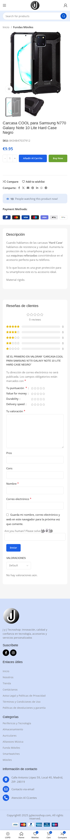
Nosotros (8, 677)
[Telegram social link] (46, 188)
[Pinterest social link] (32, 188)
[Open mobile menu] (4, 5)
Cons (9, 468)
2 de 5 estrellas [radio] (35, 388)
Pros (9, 453)
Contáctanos (10, 689)
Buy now (58, 158)
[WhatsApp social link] (41, 188)
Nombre (12, 484)
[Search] (63, 16)
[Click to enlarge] (9, 89)
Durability (12, 398)
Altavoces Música (13, 741)
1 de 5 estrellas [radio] (32, 388)
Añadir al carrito (32, 158)
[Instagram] (13, 652)
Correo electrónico (18, 499)
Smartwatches (11, 753)
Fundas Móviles (23, 27)
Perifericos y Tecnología (17, 723)
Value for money (16, 393)
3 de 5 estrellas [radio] (37, 388)
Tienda (7, 683)
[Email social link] (28, 188)
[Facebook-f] (6, 652)
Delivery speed (15, 404)
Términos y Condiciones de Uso (21, 701)
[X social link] (23, 188)
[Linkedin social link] (37, 188)
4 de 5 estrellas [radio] (40, 388)
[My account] (65, 5)
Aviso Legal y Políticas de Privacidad (24, 695)
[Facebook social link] (19, 188)
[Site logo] (35, 5)
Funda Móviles (11, 747)
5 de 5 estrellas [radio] (43, 388)
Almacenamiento (13, 729)
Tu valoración (15, 411)
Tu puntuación (16, 388)
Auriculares (10, 735)
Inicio (6, 27)
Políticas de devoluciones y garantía (24, 707)
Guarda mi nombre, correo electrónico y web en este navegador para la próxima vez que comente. (33, 519)
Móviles (7, 760)
